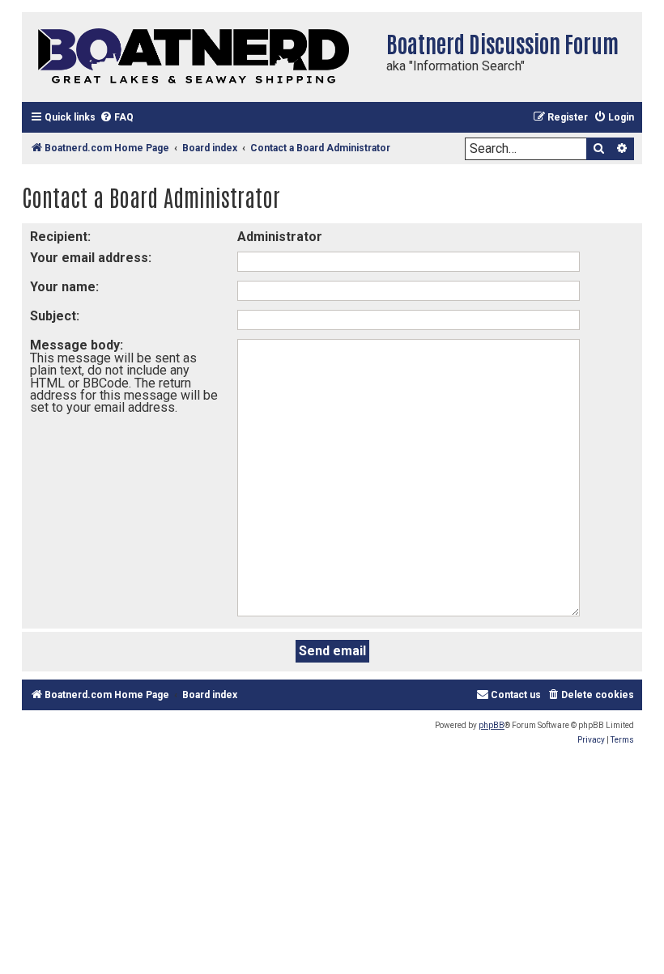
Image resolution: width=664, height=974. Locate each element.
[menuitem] (117, 118)
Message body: (76, 345)
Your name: (64, 286)
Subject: (54, 316)
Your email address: (90, 257)
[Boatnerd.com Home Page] (200, 57)
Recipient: (60, 236)
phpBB (491, 725)
